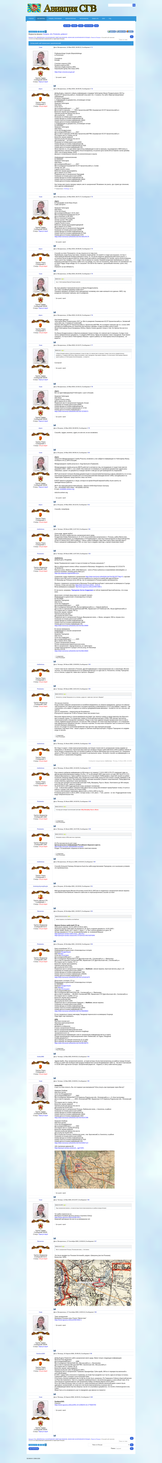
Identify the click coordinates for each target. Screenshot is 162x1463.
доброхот (64, 34)
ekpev (40, 88)
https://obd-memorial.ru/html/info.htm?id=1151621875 (72, 977)
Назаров (46, 34)
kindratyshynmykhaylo (40, 886)
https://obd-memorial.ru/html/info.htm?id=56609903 (71, 1011)
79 (89, 428)
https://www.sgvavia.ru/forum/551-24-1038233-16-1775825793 (75, 1405)
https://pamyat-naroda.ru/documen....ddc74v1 (69, 934)
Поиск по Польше (95, 37)
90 (94, 861)
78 (92, 386)
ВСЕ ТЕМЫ (67, 25)
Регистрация (89, 25)
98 (95, 1312)
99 (91, 1353)
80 (89, 452)
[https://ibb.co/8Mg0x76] (85, 1188)
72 (92, 88)
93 (92, 944)
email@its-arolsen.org (67, 489)
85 (89, 689)
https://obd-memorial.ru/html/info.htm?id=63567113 (71, 1143)
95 (88, 1081)
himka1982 (40, 1056)
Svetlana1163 (40, 1353)
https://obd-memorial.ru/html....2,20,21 (87, 585)
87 (90, 768)
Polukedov (56, 34)
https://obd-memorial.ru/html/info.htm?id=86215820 (71, 651)
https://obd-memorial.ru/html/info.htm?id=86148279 (71, 1043)
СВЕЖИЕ (74, 25)
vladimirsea (40, 529)
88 (90, 801)
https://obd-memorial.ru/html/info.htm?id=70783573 (71, 411)
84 (89, 664)
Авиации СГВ (32, 37)
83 (89, 553)
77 (92, 345)
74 (92, 249)
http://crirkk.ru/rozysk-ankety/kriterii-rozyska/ (69, 846)
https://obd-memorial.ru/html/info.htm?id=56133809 (71, 625)
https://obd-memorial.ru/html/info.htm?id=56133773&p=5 (104, 576)
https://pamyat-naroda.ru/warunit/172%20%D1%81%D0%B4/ (75, 935)
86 (90, 743)
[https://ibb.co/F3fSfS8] (93, 1305)
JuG (51, 34)
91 (92, 886)
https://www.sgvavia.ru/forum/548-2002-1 (68, 1320)
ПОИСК (81, 25)
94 (88, 1056)
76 (92, 315)
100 (91, 1397)
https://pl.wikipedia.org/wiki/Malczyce (67, 573)
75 (92, 273)
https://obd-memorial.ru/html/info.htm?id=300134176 (72, 236)
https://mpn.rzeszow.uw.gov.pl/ (65, 72)
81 (89, 504)
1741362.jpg (66, 188)
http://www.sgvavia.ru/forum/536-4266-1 (89, 587)
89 (90, 829)
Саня (40, 47)
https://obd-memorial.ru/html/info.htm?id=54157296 (71, 1117)
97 (95, 1241)
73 (92, 196)
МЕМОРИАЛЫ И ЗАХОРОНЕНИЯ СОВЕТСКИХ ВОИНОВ (52, 37)
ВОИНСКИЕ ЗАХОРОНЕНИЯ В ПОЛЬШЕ (79, 37)
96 (88, 1200)
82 (89, 529)
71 (92, 47)
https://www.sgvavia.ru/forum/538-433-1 (68, 1217)
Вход (96, 25)
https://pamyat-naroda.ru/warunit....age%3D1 (69, 1148)
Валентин (40, 911)
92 (92, 911)
